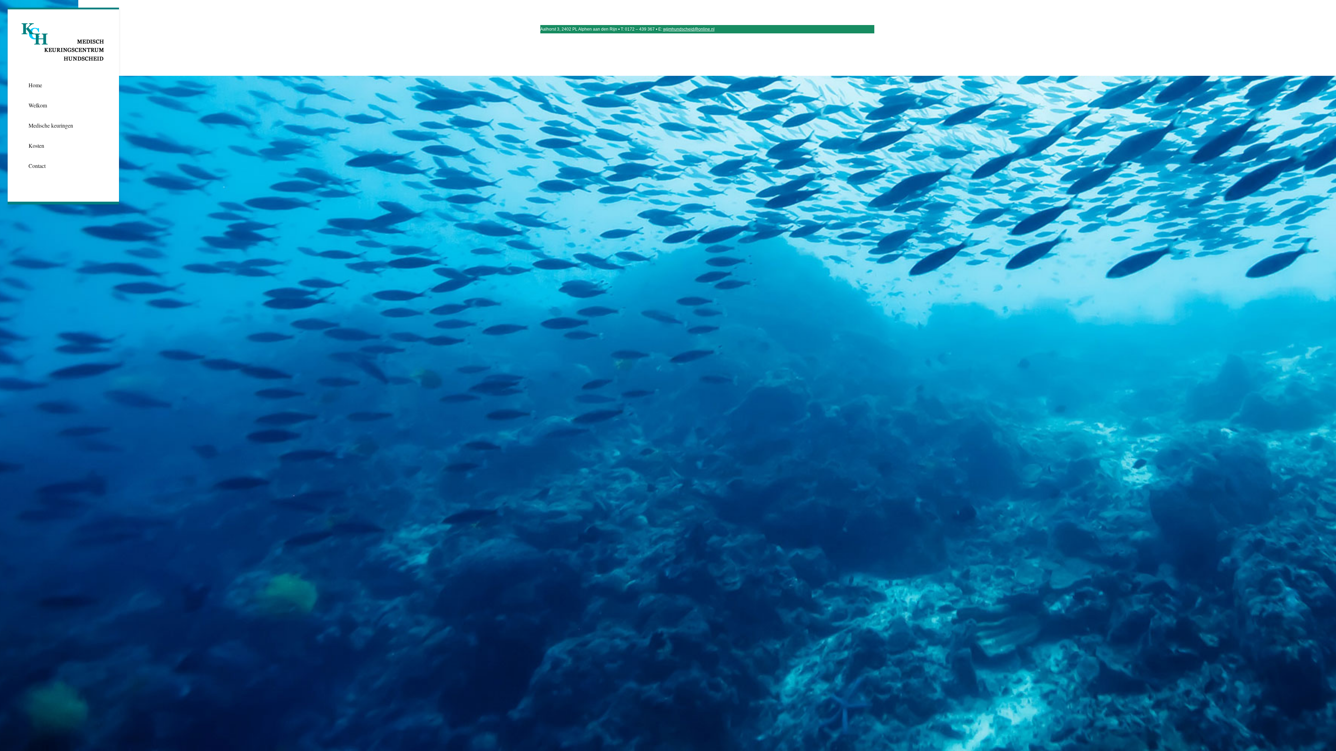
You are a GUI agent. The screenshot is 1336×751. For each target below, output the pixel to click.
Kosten (36, 145)
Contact (37, 165)
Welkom (38, 105)
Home (35, 85)
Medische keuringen (51, 125)
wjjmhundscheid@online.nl (689, 29)
